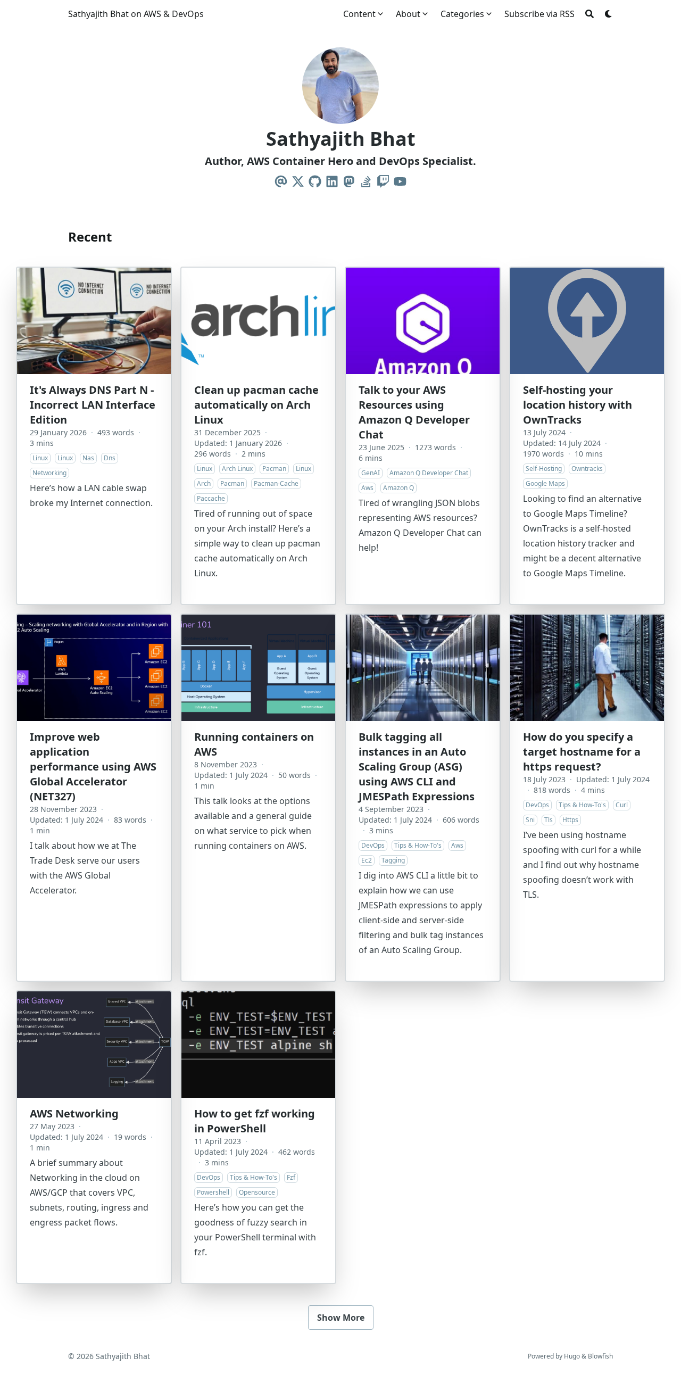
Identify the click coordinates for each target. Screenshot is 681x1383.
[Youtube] (400, 181)
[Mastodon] (349, 181)
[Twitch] (383, 181)
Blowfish (600, 1356)
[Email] (280, 181)
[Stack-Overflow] (366, 181)
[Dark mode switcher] (608, 14)
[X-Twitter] (297, 181)
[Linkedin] (331, 181)
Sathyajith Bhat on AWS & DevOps (136, 14)
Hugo (572, 1356)
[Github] (314, 181)
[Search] (589, 14)
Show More (340, 1317)
